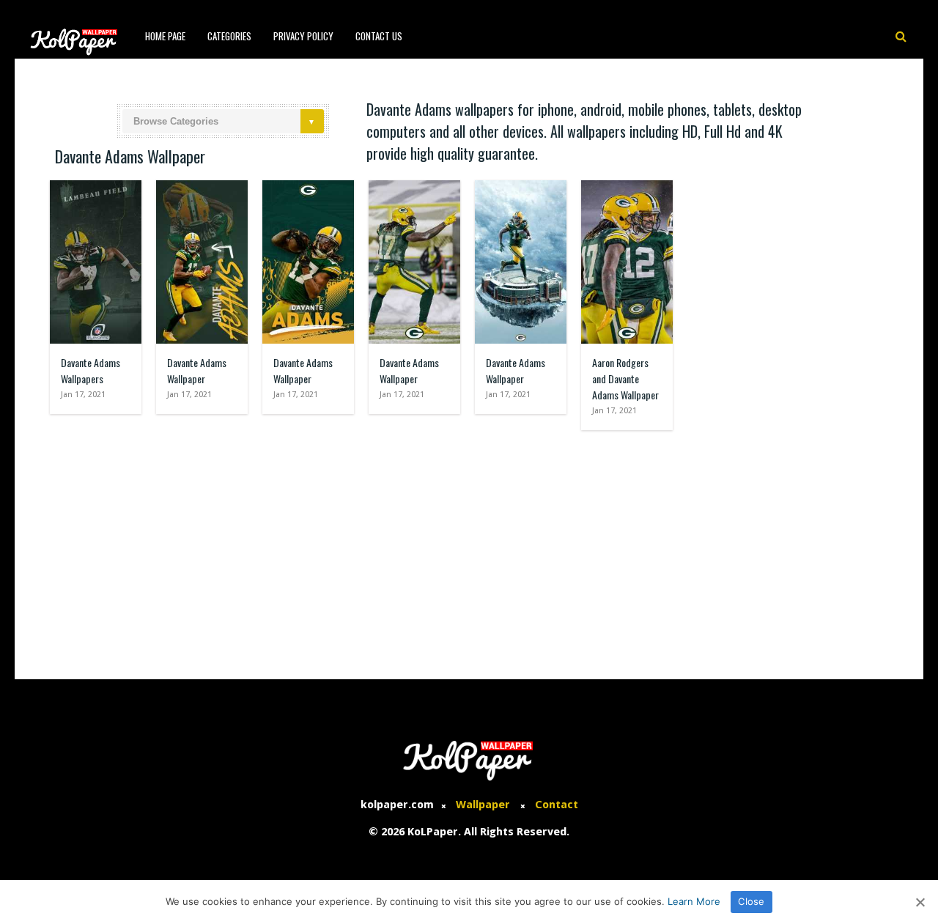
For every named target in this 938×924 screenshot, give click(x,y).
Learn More (694, 901)
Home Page (165, 36)
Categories (229, 36)
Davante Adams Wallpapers (90, 370)
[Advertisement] (469, 547)
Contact (556, 804)
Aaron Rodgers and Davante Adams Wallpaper (625, 378)
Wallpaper (483, 804)
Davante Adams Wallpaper (196, 370)
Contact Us (378, 36)
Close (751, 901)
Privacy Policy (303, 36)
